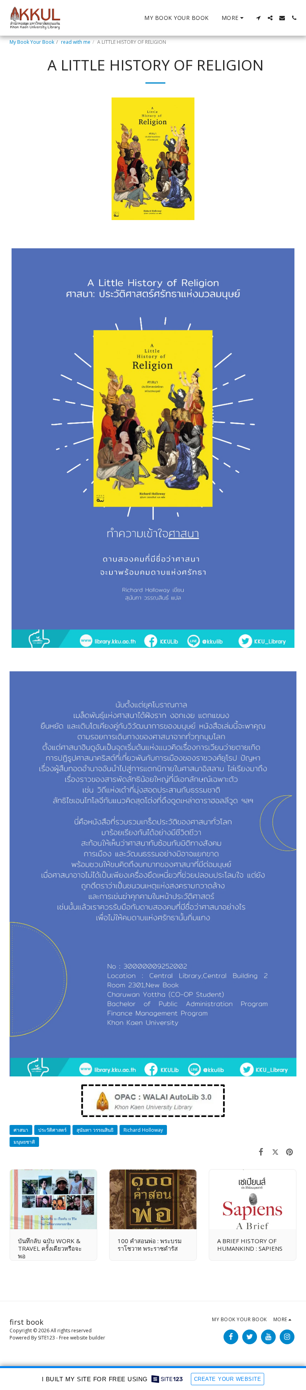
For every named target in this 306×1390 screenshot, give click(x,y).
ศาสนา (21, 1130)
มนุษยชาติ (24, 1142)
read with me (75, 42)
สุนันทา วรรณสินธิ (95, 1130)
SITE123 (46, 1337)
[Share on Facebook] (261, 1151)
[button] (258, 18)
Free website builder (82, 1337)
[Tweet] (275, 1151)
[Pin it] (289, 1151)
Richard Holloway (143, 1130)
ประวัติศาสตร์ (52, 1130)
